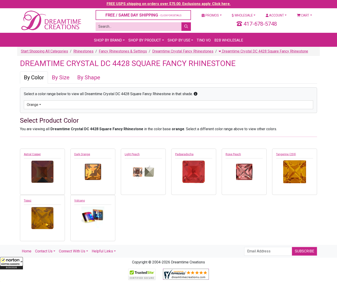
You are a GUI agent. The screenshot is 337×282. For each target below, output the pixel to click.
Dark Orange (82, 154)
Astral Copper (32, 154)
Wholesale (243, 15)
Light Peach (132, 154)
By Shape (88, 77)
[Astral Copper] (42, 171)
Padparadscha (184, 154)
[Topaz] (42, 218)
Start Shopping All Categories (44, 51)
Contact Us (43, 251)
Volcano (79, 200)
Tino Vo (204, 40)
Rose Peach (233, 154)
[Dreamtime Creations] (51, 20)
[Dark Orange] (92, 171)
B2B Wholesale (228, 40)
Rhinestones (83, 51)
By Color (34, 77)
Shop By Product (144, 40)
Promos (212, 15)
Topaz (27, 200)
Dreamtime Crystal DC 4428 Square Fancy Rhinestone (264, 51)
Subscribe (304, 251)
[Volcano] (92, 218)
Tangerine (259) (286, 154)
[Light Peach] (143, 171)
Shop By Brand (108, 40)
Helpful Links (102, 251)
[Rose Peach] (244, 171)
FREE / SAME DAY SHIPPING (143, 15)
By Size (60, 77)
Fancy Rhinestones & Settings (123, 51)
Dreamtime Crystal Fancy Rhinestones (182, 51)
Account (276, 15)
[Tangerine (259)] (294, 171)
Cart (304, 15)
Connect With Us (72, 251)
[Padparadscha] (193, 171)
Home (26, 251)
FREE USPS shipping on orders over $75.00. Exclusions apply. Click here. (169, 4)
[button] (11, 263)
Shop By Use (179, 40)
